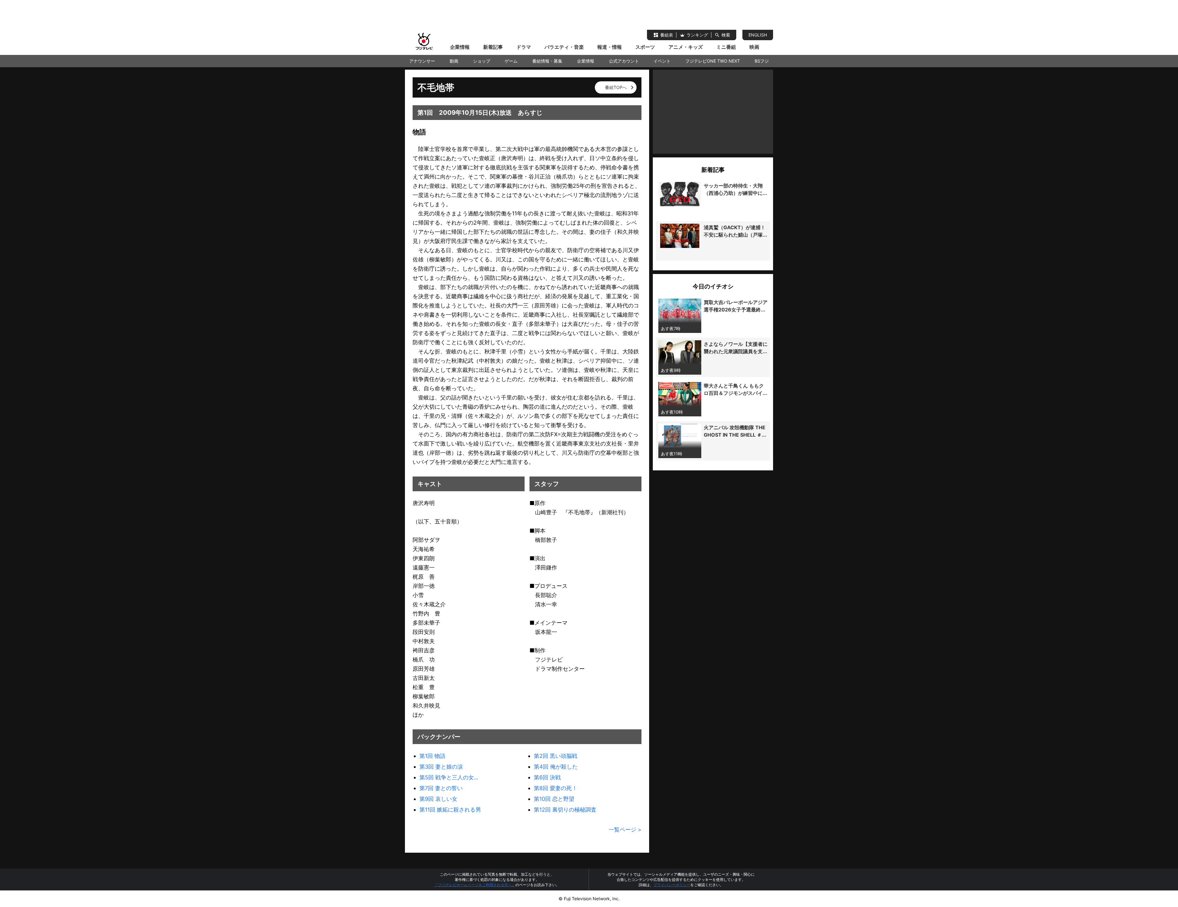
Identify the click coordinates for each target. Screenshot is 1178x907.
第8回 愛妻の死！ (555, 788)
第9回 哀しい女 (438, 799)
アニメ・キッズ (685, 47)
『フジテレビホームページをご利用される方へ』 (474, 884)
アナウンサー (422, 61)
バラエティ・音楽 (564, 47)
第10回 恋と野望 (554, 799)
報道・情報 (609, 47)
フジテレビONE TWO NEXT (712, 61)
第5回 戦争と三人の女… (449, 777)
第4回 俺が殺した (556, 766)
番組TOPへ (616, 87)
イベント (662, 61)
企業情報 (460, 47)
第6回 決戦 (547, 777)
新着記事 (493, 47)
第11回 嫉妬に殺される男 (450, 809)
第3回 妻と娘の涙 (441, 766)
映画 (754, 47)
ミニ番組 (726, 47)
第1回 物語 (432, 756)
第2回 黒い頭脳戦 (555, 756)
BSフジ (762, 61)
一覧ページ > (625, 829)
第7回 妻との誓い (441, 788)
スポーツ (645, 47)
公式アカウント (624, 61)
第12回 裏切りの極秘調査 (565, 809)
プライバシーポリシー (671, 884)
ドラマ (523, 47)
